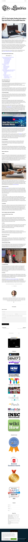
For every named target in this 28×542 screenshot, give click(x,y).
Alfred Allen (14, 296)
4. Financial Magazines (7, 62)
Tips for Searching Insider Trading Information (8, 57)
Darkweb (20, 133)
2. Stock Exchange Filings (7, 60)
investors (7, 188)
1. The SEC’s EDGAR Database (7, 59)
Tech (8, 510)
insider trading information (7, 51)
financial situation (16, 184)
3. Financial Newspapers (7, 61)
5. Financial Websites (6, 63)
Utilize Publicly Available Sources (7, 58)
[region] (9, 536)
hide (10, 55)
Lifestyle (9, 508)
